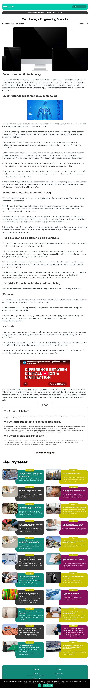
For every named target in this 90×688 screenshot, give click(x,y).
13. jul (73, 521)
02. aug (30, 504)
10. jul (73, 538)
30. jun (73, 573)
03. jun (73, 642)
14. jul (30, 521)
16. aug (30, 470)
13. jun (30, 608)
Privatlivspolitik (47, 685)
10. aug (73, 470)
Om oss (41, 12)
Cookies (48, 12)
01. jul (73, 555)
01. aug (73, 504)
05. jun (30, 642)
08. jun (30, 625)
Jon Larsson (20, 23)
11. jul (29, 538)
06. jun (73, 625)
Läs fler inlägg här (45, 452)
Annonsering (32, 12)
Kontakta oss (58, 12)
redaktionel (83, 23)
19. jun (73, 590)
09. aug (29, 487)
